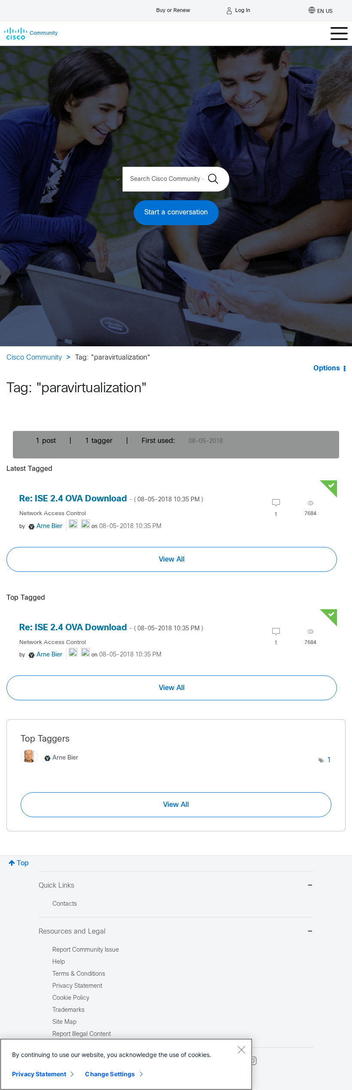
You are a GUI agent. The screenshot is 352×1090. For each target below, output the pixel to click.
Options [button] (326, 368)
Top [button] (23, 863)
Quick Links (56, 885)
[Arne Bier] (53, 765)
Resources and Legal (72, 931)
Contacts (64, 904)
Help (58, 962)
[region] (126, 1064)
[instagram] (252, 1060)
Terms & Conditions (78, 974)
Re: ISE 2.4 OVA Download (111, 499)
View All (172, 559)
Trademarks (68, 1010)
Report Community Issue (85, 950)
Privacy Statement (39, 1074)
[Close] (241, 1049)
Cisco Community (34, 357)
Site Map (64, 1022)
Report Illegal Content (81, 1034)
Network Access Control (52, 513)
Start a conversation (176, 212)
